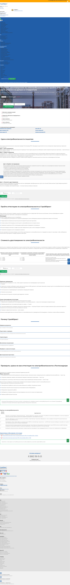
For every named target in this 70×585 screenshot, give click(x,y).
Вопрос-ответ (2, 559)
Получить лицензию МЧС (39, 130)
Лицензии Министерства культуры (5, 522)
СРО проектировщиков (4, 503)
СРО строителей (2, 502)
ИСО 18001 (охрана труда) (4, 540)
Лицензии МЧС (2, 521)
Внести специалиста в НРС (4, 130)
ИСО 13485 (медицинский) (4, 544)
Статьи (1, 560)
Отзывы (1, 564)
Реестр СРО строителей (4, 552)
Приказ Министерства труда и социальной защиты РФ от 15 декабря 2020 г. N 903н (20, 435)
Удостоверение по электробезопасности (6, 530)
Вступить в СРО (2, 501)
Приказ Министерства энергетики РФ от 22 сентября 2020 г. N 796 (17, 437)
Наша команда (2, 561)
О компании (2, 557)
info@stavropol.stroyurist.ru (18, 10)
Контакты (3, 18)
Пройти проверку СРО (3, 132)
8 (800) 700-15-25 (2, 13)
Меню (2, 20)
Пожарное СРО (2, 524)
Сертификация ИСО (3, 537)
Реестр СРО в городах (3, 551)
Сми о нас (1, 567)
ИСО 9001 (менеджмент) (4, 538)
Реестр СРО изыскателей (4, 554)
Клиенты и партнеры (3, 566)
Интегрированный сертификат (5, 541)
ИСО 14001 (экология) (3, 539)
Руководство (2, 563)
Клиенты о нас (2, 565)
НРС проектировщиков (4, 517)
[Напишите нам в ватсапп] (0, 19)
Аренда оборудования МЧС (4, 523)
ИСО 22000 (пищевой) (3, 542)
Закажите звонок (12, 78)
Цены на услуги (2, 558)
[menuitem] (0, 21)
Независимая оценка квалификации (5, 128)
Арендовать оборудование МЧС (40, 132)
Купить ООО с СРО (38, 128)
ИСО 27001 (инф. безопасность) (5, 543)
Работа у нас (2, 562)
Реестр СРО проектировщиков (5, 553)
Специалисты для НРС (3, 515)
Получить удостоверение (9, 106)
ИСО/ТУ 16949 (2, 545)
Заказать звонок (4, 196)
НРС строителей (2, 516)
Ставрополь (16, 9)
